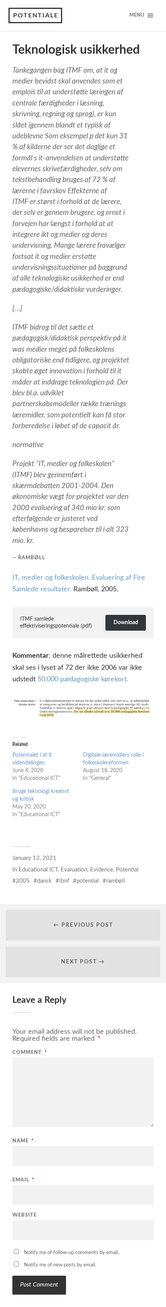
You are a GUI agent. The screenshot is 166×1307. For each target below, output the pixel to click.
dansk (44, 881)
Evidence (101, 870)
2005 (23, 881)
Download (125, 622)
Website (24, 1215)
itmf (64, 881)
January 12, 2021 (34, 858)
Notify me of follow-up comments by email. (71, 1252)
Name (23, 1141)
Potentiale (35, 15)
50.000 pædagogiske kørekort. (82, 679)
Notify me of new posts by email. (60, 1265)
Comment (29, 1052)
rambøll (115, 881)
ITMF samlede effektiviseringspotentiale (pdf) (56, 622)
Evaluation (74, 870)
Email (23, 1180)
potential (87, 881)
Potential (127, 870)
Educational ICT (38, 870)
